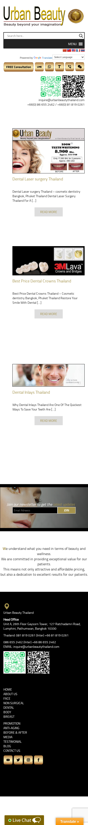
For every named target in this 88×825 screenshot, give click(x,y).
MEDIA (7, 737)
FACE (6, 698)
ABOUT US (10, 694)
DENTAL (8, 707)
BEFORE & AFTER (15, 732)
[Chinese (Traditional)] (69, 50)
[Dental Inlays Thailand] (48, 375)
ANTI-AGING (11, 728)
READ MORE (48, 212)
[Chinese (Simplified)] (65, 50)
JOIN (66, 510)
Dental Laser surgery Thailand (37, 179)
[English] (74, 50)
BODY (7, 712)
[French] (78, 50)
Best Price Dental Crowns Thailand (41, 281)
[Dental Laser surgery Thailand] (48, 150)
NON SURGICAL (13, 703)
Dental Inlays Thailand (31, 392)
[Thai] (83, 50)
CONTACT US (11, 750)
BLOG (7, 746)
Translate (47, 57)
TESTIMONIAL (12, 741)
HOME (7, 689)
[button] (72, 44)
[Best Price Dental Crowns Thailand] (48, 260)
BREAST (8, 716)
